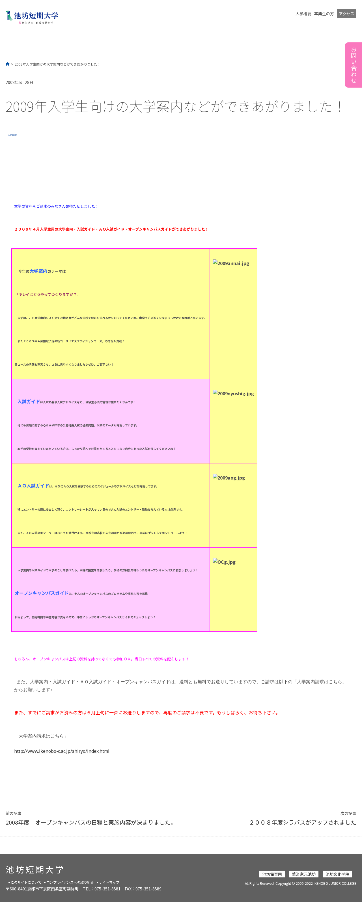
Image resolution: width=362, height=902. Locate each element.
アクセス (346, 13)
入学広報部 (12, 135)
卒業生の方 (324, 13)
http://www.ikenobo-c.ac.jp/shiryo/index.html (61, 751)
